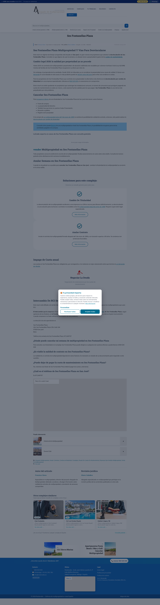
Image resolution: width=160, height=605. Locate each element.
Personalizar (64, 307)
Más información (90, 303)
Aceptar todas (90, 312)
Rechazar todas (70, 312)
